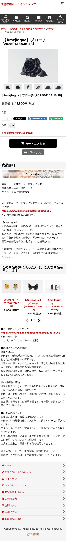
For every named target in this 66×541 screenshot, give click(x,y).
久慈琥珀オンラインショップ (18, 4)
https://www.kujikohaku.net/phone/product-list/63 (30, 332)
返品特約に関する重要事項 (18, 132)
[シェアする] (7, 118)
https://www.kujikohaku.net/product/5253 (26, 210)
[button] (27, 19)
